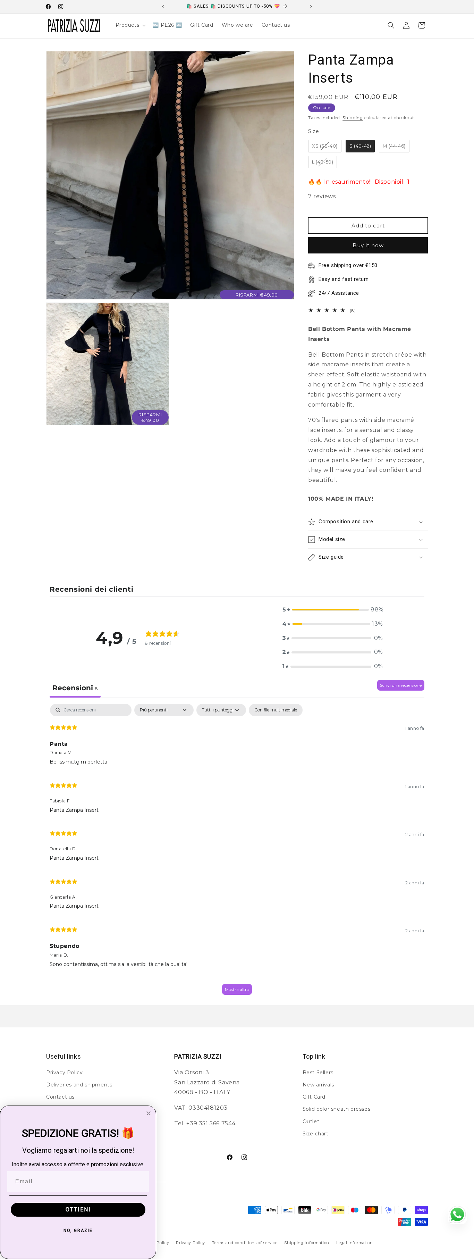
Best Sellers (318, 1072)
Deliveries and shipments (79, 1084)
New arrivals (318, 1084)
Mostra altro (237, 989)
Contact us (60, 1096)
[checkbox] (276, 710)
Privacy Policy (64, 1072)
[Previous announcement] (163, 6)
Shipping (352, 117)
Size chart (316, 1133)
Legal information (354, 1242)
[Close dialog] (148, 1113)
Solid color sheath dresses (337, 1109)
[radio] (324, 146)
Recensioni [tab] (75, 688)
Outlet (311, 1121)
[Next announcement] (311, 6)
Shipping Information (306, 1242)
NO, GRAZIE (78, 1230)
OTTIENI (78, 1209)
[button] (130, 25)
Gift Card (314, 1096)
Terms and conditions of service (245, 1242)
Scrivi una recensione (401, 685)
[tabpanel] (237, 852)
